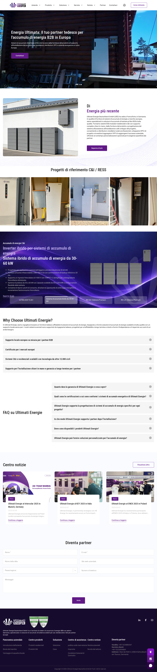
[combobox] (5, 571)
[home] (18, 5)
